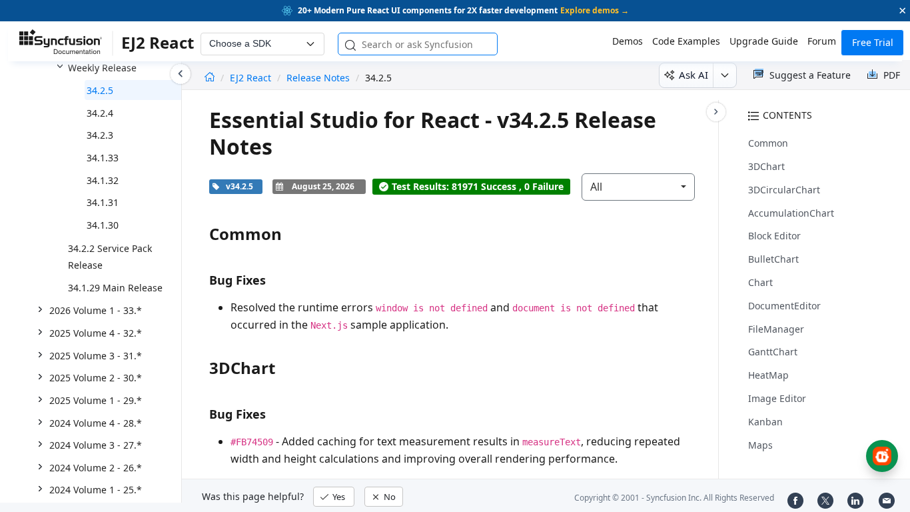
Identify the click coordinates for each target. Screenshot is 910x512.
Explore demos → (594, 10)
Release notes (318, 77)
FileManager (776, 329)
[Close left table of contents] (181, 74)
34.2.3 (100, 135)
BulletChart (773, 259)
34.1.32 (103, 180)
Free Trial (872, 42)
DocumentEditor (784, 305)
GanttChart (772, 351)
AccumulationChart (791, 213)
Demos (627, 41)
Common (768, 143)
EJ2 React (252, 77)
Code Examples (686, 41)
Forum (821, 41)
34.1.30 (103, 225)
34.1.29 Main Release (115, 287)
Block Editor (774, 235)
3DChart (766, 166)
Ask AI (693, 74)
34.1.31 (103, 202)
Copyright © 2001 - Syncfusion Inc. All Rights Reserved (674, 497)
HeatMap (768, 375)
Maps (760, 445)
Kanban (765, 421)
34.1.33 (103, 157)
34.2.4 (100, 113)
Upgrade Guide (763, 41)
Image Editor (777, 398)
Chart (760, 282)
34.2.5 (100, 90)
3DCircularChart (784, 189)
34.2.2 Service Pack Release (110, 257)
